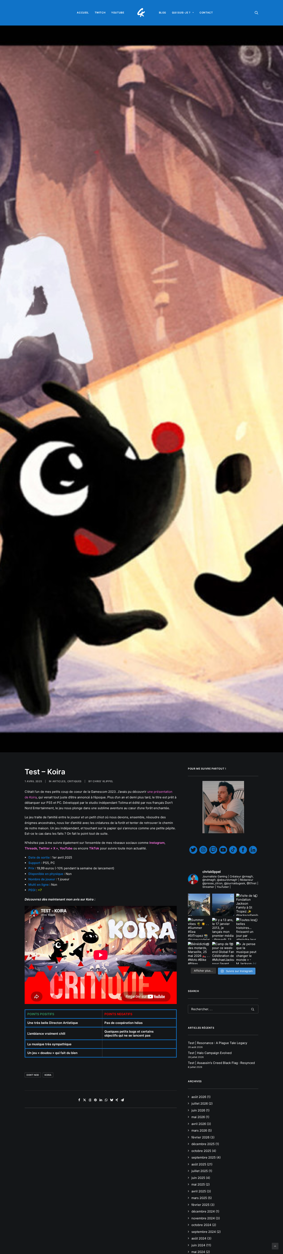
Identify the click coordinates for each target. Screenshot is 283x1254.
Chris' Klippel (103, 781)
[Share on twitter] (84, 1100)
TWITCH (100, 12)
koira (48, 1074)
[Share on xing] (116, 1100)
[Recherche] (223, 1009)
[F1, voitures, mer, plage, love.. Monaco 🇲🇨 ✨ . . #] (223, 905)
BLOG (162, 12)
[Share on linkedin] (100, 1100)
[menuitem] (83, 12)
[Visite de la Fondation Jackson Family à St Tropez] (247, 905)
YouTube (66, 848)
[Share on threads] (89, 1100)
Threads (31, 848)
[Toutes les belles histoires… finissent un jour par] (247, 929)
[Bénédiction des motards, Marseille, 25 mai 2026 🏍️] (199, 953)
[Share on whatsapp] (106, 1100)
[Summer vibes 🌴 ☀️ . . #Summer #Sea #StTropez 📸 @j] (199, 929)
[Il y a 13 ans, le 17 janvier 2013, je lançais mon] (223, 929)
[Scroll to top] (275, 1246)
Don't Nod (33, 1074)
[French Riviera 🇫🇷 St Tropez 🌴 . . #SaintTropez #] (199, 905)
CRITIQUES (74, 781)
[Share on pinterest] (95, 1100)
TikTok (94, 848)
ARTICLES (59, 781)
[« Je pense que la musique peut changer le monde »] (247, 953)
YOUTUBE (117, 12)
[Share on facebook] (79, 1100)
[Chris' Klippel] (142, 12)
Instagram (156, 843)
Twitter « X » (48, 848)
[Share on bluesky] (111, 1100)
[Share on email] (122, 1100)
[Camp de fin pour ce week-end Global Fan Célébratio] (223, 953)
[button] (256, 12)
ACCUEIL (83, 12)
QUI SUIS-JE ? (181, 12)
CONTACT (206, 12)
